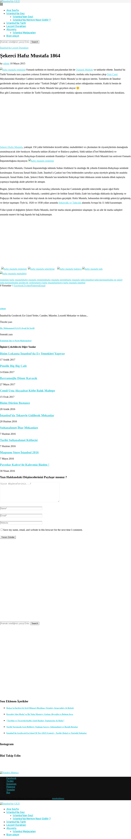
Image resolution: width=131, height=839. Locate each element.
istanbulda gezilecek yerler (21, 282)
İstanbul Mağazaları (24, 32)
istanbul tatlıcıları (94, 279)
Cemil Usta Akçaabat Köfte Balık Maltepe (27, 390)
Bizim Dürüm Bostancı (15, 403)
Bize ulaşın (12, 36)
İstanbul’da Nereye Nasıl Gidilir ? (32, 20)
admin (6, 63)
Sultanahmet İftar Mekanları (19, 427)
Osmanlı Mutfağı (84, 69)
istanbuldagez (58, 798)
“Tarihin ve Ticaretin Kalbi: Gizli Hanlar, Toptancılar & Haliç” (35, 720)
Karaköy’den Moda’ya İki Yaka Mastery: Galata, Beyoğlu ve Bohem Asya (39, 714)
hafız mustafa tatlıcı (76, 279)
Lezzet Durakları (16, 26)
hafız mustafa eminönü (34, 279)
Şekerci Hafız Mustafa (11, 147)
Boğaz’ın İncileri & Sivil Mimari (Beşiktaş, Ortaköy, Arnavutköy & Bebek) (40, 708)
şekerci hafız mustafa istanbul (70, 282)
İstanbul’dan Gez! (23, 17)
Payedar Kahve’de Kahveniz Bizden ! (24, 464)
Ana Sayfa (12, 10)
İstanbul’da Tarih (16, 23)
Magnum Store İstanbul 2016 (19, 452)
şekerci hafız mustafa (45, 282)
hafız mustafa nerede (56, 279)
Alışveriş (11, 29)
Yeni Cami (112, 74)
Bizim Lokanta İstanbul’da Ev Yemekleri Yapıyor (32, 353)
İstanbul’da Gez (15, 13)
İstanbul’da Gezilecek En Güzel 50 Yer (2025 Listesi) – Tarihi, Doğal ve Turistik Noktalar (46, 733)
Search (34, 42)
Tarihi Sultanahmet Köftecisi (19, 440)
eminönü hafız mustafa (11, 279)
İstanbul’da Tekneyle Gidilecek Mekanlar (27, 415)
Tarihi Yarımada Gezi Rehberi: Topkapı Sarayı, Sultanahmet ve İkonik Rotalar (42, 727)
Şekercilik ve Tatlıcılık (70, 202)
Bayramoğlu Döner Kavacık (18, 378)
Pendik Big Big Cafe (13, 366)
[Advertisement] (65, 120)
